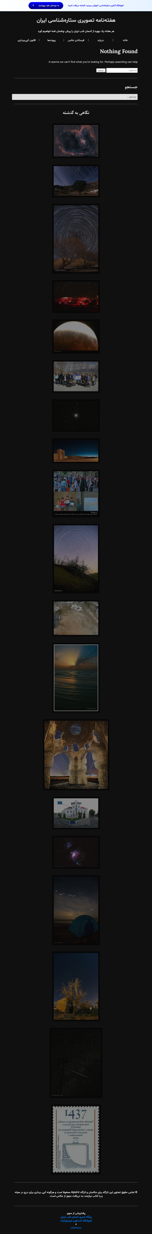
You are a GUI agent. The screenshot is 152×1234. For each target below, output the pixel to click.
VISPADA (76, 1228)
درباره (101, 40)
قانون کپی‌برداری (27, 40)
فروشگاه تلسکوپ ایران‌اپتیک (76, 1221)
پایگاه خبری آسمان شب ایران (76, 1217)
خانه (125, 40)
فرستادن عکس (76, 40)
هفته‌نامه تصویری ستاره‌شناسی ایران (76, 20)
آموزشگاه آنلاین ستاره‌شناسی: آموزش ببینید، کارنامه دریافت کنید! (81, 5)
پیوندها (51, 40)
